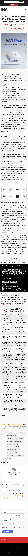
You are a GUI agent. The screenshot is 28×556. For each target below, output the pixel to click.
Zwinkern (7, 498)
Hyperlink (13, 494)
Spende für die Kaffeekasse (14, 28)
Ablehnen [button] (6, 281)
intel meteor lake (12, 452)
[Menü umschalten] (25, 9)
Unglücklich (4, 498)
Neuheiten (7, 24)
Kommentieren (8, 531)
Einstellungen (15, 286)
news (24, 433)
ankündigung (11, 433)
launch (21, 438)
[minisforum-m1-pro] (14, 51)
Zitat (8, 496)
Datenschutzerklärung (17, 548)
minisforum (18, 441)
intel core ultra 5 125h (13, 447)
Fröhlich (15, 496)
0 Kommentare (14, 26)
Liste (4, 496)
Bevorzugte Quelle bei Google (14, 30)
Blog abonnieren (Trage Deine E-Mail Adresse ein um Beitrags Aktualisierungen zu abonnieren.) (14, 519)
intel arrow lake (11, 455)
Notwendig (6, 286)
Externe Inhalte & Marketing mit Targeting (14, 290)
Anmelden (14, 4)
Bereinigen (11, 496)
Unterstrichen (9, 494)
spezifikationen (11, 435)
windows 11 (21, 455)
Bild (16, 494)
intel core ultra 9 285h (13, 449)
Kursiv (7, 494)
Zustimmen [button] (13, 281)
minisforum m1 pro (12, 444)
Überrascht (20, 496)
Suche (21, 1)
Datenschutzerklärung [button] (7, 278)
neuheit (19, 433)
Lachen (17, 496)
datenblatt (10, 441)
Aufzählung (20, 494)
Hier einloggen (21, 485)
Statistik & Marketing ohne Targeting (12, 288)
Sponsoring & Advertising (14, 552)
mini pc (9, 458)
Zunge (22, 496)
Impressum (7, 548)
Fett (4, 494)
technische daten (12, 438)
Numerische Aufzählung (22, 494)
